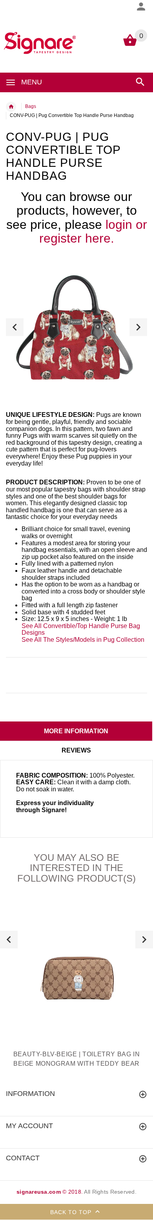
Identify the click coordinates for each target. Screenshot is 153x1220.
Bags (30, 106)
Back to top (71, 1212)
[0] (130, 45)
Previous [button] (15, 327)
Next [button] (138, 327)
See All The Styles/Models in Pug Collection (83, 639)
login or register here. (93, 231)
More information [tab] (76, 731)
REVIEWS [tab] (76, 750)
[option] (76, 327)
